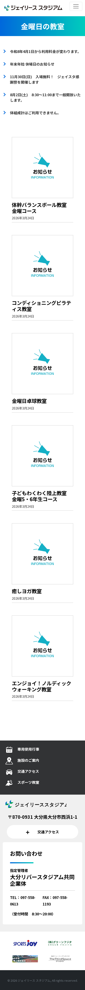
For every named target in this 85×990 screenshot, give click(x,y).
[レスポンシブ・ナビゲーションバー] (76, 6)
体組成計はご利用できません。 (35, 112)
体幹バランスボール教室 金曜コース (42, 207)
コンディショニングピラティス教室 (41, 305)
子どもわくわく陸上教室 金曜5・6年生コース (42, 496)
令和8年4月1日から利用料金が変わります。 (45, 51)
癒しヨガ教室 (27, 590)
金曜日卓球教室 (29, 400)
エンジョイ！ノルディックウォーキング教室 (41, 686)
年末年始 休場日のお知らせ (32, 64)
